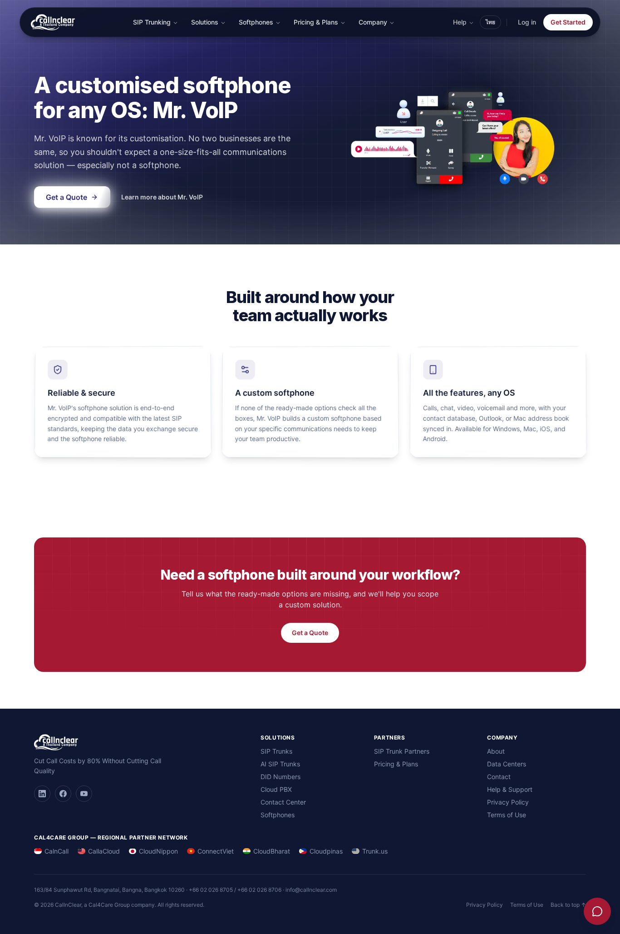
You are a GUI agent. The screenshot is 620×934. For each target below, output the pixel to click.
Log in (527, 22)
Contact (499, 776)
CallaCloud (104, 851)
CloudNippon (158, 851)
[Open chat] (597, 911)
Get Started (568, 22)
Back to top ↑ (568, 904)
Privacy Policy (508, 802)
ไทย (490, 22)
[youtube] (84, 793)
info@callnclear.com (311, 889)
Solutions (204, 22)
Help (460, 22)
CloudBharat (271, 851)
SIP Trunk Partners (401, 751)
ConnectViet (215, 851)
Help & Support (509, 789)
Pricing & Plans (316, 22)
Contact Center (283, 802)
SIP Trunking (152, 22)
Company (373, 22)
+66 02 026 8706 (259, 889)
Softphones (256, 22)
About (496, 751)
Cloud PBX (276, 789)
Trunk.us (375, 851)
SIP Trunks (276, 751)
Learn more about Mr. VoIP (162, 197)
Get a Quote (310, 632)
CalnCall (56, 851)
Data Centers (506, 764)
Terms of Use (506, 815)
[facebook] (63, 793)
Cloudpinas (326, 851)
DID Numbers (280, 776)
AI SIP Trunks (280, 764)
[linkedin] (42, 793)
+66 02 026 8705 (211, 889)
